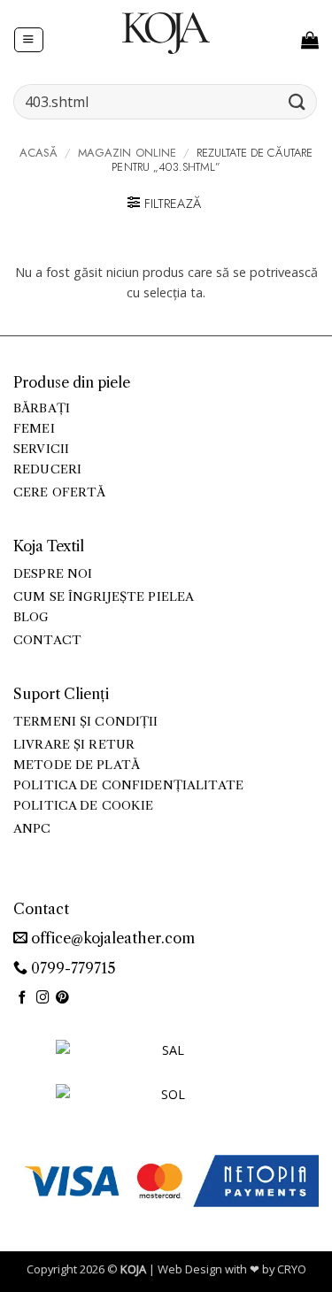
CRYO (291, 1269)
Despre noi (52, 573)
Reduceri (47, 469)
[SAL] (166, 1060)
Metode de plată (76, 765)
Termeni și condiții (85, 721)
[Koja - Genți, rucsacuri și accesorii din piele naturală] (166, 33)
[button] (28, 40)
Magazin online (127, 152)
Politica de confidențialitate (128, 785)
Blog (31, 617)
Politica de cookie (83, 805)
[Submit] (297, 101)
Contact (47, 640)
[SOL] (166, 1104)
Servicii (41, 449)
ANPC (32, 828)
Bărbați (41, 408)
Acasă (38, 152)
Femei (34, 428)
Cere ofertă (59, 492)
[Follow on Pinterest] (62, 998)
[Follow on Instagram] (43, 998)
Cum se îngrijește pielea (103, 596)
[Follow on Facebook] (22, 998)
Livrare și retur (74, 744)
